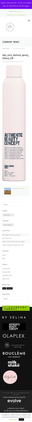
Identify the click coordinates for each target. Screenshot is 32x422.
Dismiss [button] (27, 6)
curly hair (10, 288)
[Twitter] (12, 307)
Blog (3, 258)
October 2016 (6, 272)
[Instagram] (21, 307)
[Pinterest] (18, 307)
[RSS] (14, 309)
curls (4, 288)
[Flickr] (7, 309)
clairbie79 (12, 61)
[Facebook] (14, 307)
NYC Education (6, 238)
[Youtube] (9, 309)
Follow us (6, 307)
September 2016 (7, 275)
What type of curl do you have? (11, 235)
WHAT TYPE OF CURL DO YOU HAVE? (13, 241)
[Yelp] (25, 307)
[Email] (11, 309)
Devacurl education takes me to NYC (13, 245)
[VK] (23, 307)
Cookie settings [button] (13, 419)
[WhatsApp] (16, 309)
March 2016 (5, 279)
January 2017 (6, 268)
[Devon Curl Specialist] (10, 27)
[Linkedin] (16, 307)
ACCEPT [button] (21, 419)
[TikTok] (9, 307)
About (4, 255)
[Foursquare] (5, 309)
